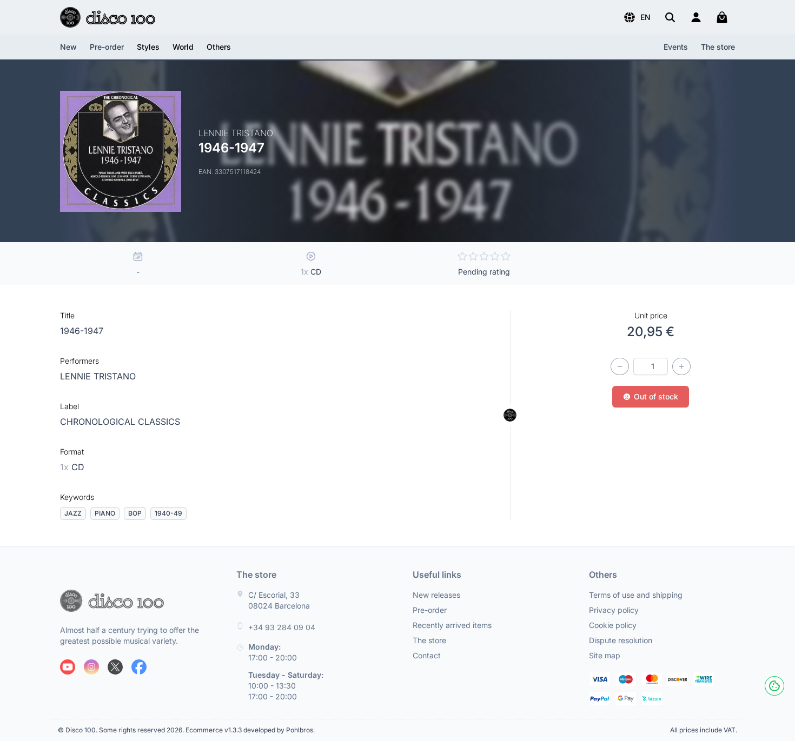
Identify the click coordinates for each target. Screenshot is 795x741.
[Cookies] (774, 686)
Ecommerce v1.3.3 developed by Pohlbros (249, 730)
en (645, 17)
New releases (436, 594)
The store (718, 46)
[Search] (670, 17)
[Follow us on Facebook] (139, 667)
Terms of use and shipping (636, 594)
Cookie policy (613, 625)
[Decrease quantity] (620, 366)
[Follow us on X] (115, 667)
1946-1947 (81, 330)
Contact (427, 655)
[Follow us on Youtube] (67, 667)
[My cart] (722, 17)
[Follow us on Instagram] (91, 667)
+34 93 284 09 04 (281, 627)
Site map (604, 655)
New (68, 46)
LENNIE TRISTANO (98, 376)
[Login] (696, 17)
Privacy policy (614, 610)
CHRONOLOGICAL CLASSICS (120, 421)
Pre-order (107, 46)
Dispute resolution (620, 640)
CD (72, 467)
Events (676, 46)
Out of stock (656, 396)
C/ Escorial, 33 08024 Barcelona (279, 600)
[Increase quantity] (681, 366)
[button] (637, 17)
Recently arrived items (452, 625)
